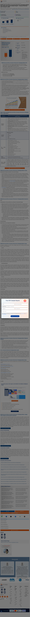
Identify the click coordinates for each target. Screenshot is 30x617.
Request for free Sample (15, 316)
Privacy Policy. (22, 313)
